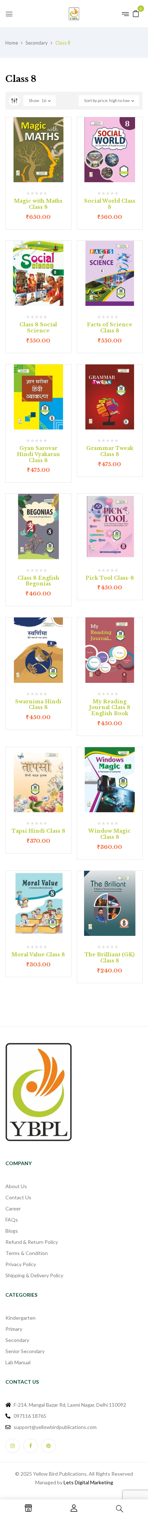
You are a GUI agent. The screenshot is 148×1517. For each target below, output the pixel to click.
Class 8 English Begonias (38, 581)
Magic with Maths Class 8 (38, 204)
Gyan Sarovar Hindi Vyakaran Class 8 (38, 454)
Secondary (37, 43)
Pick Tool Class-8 (109, 578)
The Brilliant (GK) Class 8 (109, 957)
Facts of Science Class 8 (109, 327)
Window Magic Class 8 (109, 834)
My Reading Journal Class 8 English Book (109, 707)
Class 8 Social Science (38, 327)
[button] (136, 13)
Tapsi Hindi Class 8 (38, 831)
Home (11, 43)
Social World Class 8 (109, 204)
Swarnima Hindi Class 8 (38, 704)
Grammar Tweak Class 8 (109, 451)
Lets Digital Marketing (88, 1482)
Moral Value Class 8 (38, 954)
